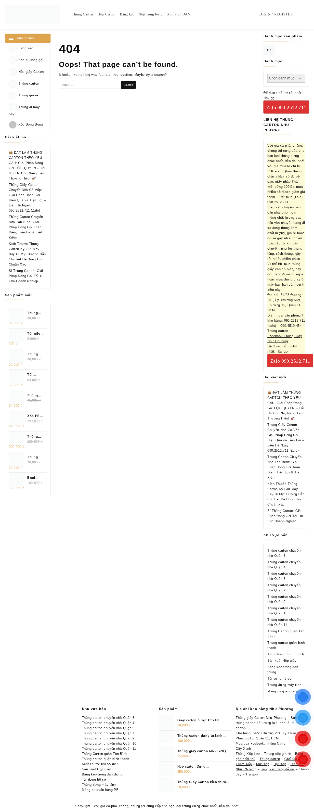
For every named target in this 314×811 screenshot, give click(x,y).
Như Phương (246, 769)
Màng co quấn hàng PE (285, 691)
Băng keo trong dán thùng (102, 774)
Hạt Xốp (280, 764)
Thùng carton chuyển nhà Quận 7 (108, 733)
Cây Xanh (243, 748)
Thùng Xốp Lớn (248, 754)
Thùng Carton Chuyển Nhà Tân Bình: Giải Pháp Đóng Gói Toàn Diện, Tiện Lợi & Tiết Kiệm (26, 227)
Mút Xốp (262, 764)
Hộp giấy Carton (31, 72)
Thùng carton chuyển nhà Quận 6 (108, 728)
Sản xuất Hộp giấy (282, 660)
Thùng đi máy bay (24, 110)
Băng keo (25, 48)
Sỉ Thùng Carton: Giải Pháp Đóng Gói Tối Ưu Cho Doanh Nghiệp (27, 276)
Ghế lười (291, 759)
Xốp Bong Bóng (30, 125)
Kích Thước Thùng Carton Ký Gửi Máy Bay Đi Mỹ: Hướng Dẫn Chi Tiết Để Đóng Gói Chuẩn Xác (27, 254)
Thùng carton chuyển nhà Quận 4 (108, 723)
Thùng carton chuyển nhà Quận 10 (109, 743)
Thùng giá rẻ (28, 95)
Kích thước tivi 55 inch (285, 654)
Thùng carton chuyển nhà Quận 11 (109, 748)
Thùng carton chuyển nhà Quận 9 (108, 738)
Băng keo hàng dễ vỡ (277, 769)
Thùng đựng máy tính (284, 685)
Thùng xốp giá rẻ (277, 754)
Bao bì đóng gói (30, 60)
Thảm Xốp (244, 764)
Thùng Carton (276, 743)
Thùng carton (28, 83)
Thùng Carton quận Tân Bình (104, 754)
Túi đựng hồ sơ (279, 678)
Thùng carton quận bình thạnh (105, 759)
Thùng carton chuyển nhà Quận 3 (108, 718)
